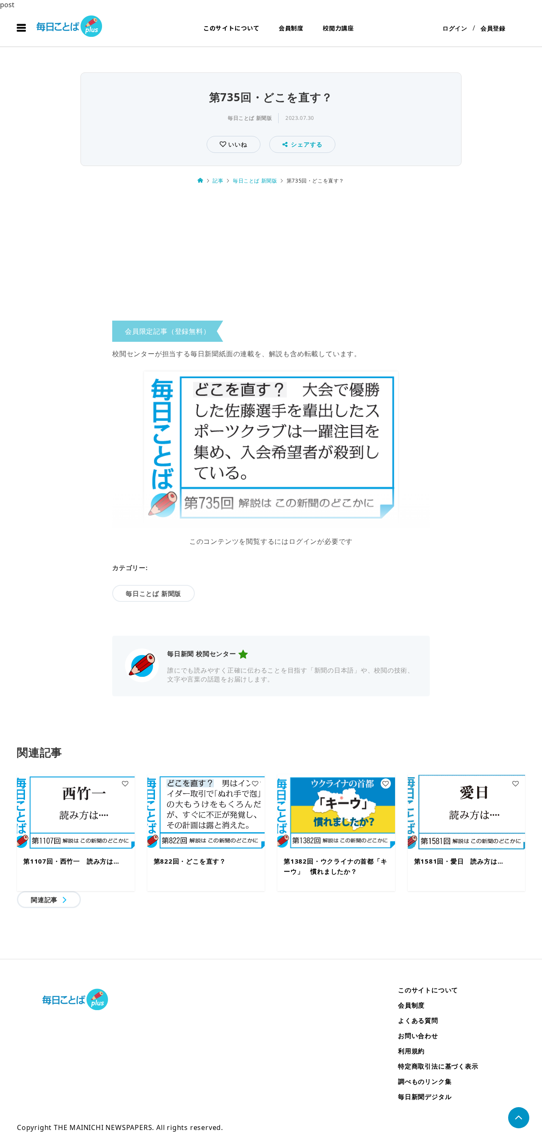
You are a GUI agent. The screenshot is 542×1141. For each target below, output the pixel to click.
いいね (236, 144)
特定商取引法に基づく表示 (438, 1066)
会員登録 (493, 28)
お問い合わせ (418, 1035)
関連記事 (44, 899)
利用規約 (411, 1051)
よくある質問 (418, 1020)
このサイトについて (231, 28)
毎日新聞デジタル (424, 1096)
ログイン (454, 28)
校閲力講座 (338, 28)
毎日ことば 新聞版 (250, 118)
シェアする (306, 144)
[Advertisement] (271, 255)
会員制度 (291, 28)
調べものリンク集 (424, 1081)
